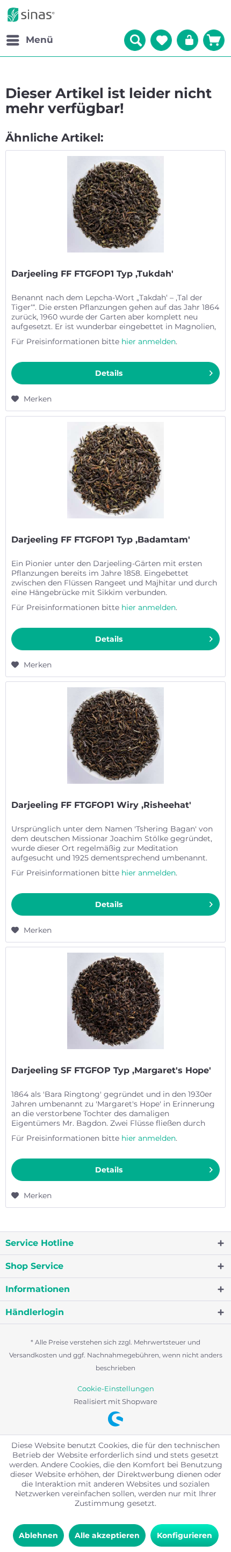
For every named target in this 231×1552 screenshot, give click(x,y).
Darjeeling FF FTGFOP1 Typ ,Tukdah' (92, 274)
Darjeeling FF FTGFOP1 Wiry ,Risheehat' (101, 805)
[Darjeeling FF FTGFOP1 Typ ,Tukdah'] (115, 204)
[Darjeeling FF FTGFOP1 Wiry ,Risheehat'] (115, 735)
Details (108, 373)
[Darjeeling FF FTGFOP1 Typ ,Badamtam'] (115, 470)
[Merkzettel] (161, 40)
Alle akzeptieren (107, 1535)
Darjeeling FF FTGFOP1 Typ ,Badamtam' (100, 539)
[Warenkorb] (214, 40)
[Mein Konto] (187, 40)
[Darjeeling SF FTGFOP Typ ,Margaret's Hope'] (115, 1001)
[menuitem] (29, 40)
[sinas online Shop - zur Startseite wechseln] (31, 14)
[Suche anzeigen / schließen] (135, 40)
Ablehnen (38, 1535)
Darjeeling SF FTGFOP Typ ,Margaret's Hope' (111, 1070)
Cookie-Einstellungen (115, 1388)
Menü (39, 39)
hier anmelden (148, 341)
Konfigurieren (184, 1535)
